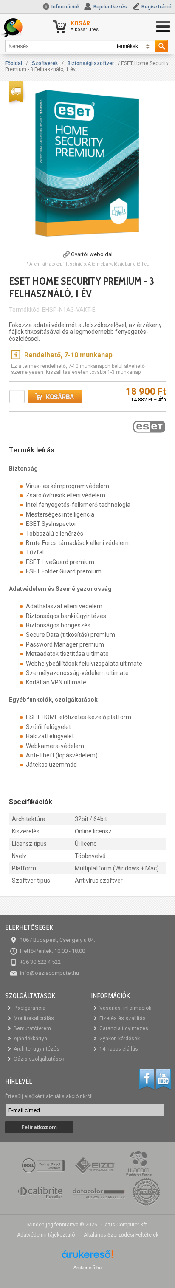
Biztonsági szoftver (91, 63)
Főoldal (13, 63)
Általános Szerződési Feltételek (121, 1235)
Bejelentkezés (110, 7)
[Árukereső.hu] (87, 1257)
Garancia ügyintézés (123, 1028)
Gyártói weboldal (92, 254)
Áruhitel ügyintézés (36, 1049)
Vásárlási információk (125, 1008)
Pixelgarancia (29, 1008)
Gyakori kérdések (119, 1039)
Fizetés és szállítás (122, 1018)
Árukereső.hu (87, 1267)
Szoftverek (45, 63)
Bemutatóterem (32, 1028)
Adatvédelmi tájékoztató (46, 1235)
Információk (65, 7)
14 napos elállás (118, 1049)
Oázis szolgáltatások (39, 1059)
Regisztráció (156, 7)
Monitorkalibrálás (34, 1018)
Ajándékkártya (30, 1039)
